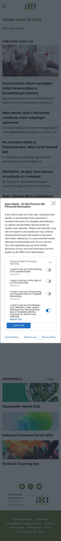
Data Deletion (12, 337)
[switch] (48, 270)
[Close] (55, 204)
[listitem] (30, 262)
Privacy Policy (49, 337)
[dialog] (30, 270)
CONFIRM (19, 325)
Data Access (30, 337)
